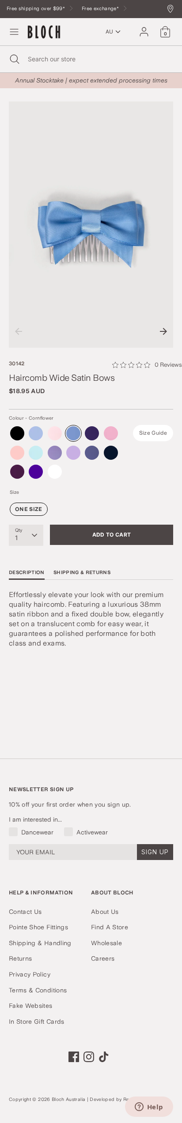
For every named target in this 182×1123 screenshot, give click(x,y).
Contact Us (25, 911)
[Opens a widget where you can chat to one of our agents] (149, 1108)
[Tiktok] (104, 1057)
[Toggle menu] (14, 32)
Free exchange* (101, 8)
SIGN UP (155, 852)
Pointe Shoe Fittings (38, 927)
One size (28, 509)
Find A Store (109, 927)
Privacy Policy (29, 974)
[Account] (144, 27)
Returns (20, 958)
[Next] (163, 331)
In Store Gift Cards (36, 1021)
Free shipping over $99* (36, 8)
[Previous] (18, 331)
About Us (105, 911)
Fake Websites (31, 1005)
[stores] (172, 9)
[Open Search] (14, 59)
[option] (91, 224)
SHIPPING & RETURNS (81, 572)
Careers (102, 958)
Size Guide (153, 433)
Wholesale (106, 942)
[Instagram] (88, 1057)
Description (27, 572)
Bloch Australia (68, 1099)
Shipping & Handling (40, 942)
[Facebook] (73, 1057)
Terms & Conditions (38, 990)
